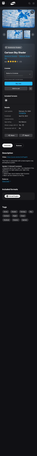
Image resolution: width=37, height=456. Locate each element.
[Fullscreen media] (32, 12)
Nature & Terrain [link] (24, 56)
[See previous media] (4, 34)
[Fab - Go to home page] (12, 3)
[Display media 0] (14, 34)
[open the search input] (29, 3)
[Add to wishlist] (30, 88)
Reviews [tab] (19, 145)
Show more (5, 181)
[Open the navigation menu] (33, 3)
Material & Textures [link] (11, 56)
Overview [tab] (7, 145)
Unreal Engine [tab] (13, 196)
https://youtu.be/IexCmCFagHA (17, 157)
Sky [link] (6, 58)
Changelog (22, 113)
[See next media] (32, 34)
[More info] (23, 125)
